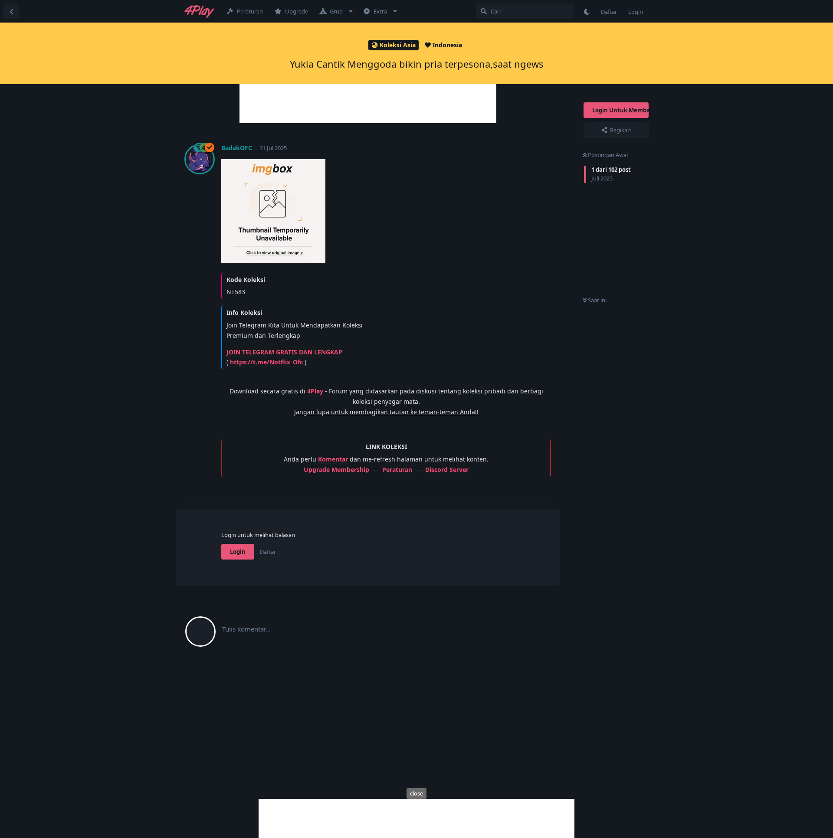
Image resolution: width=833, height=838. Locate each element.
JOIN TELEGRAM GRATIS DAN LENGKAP (284, 352)
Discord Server (447, 469)
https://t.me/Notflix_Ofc (266, 362)
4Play (315, 391)
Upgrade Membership (336, 469)
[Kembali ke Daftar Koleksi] (11, 11)
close (416, 793)
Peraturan (397, 469)
